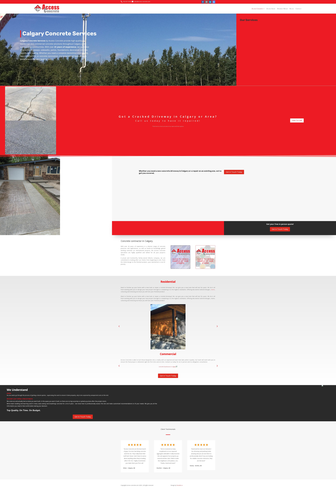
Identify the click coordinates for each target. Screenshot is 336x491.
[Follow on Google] (213, 2)
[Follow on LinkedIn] (210, 2)
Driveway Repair (282, 9)
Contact (298, 9)
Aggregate (139, 194)
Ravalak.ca (180, 485)
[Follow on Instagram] (206, 2)
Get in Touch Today (234, 172)
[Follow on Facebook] (202, 2)
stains (213, 289)
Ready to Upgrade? (239, 194)
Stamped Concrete (239, 207)
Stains (135, 207)
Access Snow (271, 9)
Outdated (235, 181)
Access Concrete (257, 9)
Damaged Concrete (141, 181)
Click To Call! (297, 120)
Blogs (292, 9)
